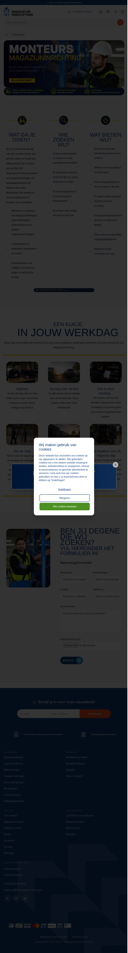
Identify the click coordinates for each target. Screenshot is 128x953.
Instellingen (64, 489)
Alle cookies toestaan (64, 506)
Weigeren (64, 498)
